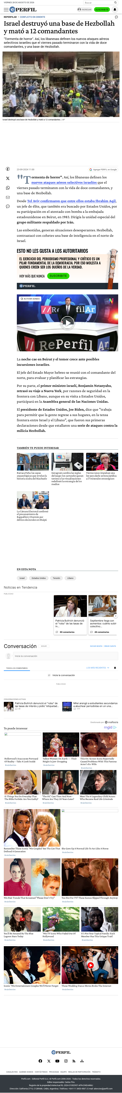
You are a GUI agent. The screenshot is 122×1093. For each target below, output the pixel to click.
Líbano (70, 578)
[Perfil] (61, 1053)
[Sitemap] (82, 1061)
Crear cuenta (110, 646)
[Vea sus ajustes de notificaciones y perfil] (115, 9)
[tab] (17, 667)
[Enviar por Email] (8, 197)
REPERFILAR (10, 17)
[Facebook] (40, 1061)
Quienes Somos (26, 1072)
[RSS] (74, 1061)
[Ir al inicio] (22, 10)
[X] (48, 1061)
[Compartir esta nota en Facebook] (8, 169)
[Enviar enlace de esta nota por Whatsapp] (8, 188)
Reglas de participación (79, 1072)
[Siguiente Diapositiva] (116, 616)
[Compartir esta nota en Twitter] (8, 178)
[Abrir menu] (6, 9)
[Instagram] (66, 1061)
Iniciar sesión (96, 646)
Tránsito (96, 1072)
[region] (61, 684)
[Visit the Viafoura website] (111, 722)
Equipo (64, 1072)
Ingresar (86, 9)
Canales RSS (12, 1072)
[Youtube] (57, 1061)
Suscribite (101, 9)
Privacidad (54, 1072)
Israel (22, 578)
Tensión (56, 578)
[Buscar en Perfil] (115, 2)
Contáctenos (41, 1072)
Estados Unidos (39, 578)
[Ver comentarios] (115, 18)
